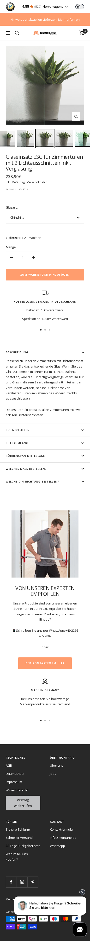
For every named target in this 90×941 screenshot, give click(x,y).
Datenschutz (15, 773)
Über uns (56, 765)
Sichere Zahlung (18, 829)
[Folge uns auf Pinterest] (32, 882)
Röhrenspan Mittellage (25, 456)
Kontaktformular (62, 829)
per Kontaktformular (45, 663)
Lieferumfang (17, 443)
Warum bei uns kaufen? (17, 856)
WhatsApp (57, 846)
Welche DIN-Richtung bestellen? (32, 481)
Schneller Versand (19, 837)
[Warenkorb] (81, 33)
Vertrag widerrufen (23, 803)
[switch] (79, 6)
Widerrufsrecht (17, 790)
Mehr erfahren (69, 19)
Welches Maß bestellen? (26, 468)
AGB (9, 765)
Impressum (14, 782)
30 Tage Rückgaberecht (23, 846)
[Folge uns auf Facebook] (11, 882)
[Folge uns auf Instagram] (22, 882)
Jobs (53, 773)
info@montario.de (63, 837)
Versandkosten (37, 182)
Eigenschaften (18, 430)
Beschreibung (17, 352)
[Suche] (17, 33)
